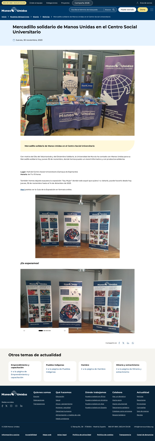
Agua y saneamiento (64, 404)
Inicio (4, 17)
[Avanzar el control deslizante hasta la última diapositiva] (24, 330)
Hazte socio (117, 400)
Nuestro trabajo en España (96, 408)
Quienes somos (42, 392)
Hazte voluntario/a (119, 404)
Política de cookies (105, 435)
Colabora (117, 392)
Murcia (36, 17)
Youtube (16, 406)
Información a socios (10, 435)
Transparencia (39, 404)
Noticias (46, 17)
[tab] (41, 330)
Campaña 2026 (82, 3)
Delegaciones (51, 3)
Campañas (141, 408)
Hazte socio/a (127, 9)
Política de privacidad (82, 435)
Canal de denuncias (145, 435)
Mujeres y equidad (63, 408)
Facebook (2, 406)
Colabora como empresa (122, 411)
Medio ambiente (62, 419)
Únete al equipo (36, 3)
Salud (58, 400)
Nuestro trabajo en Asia (94, 404)
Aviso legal (62, 435)
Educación (60, 396)
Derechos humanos (63, 411)
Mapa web (47, 435)
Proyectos (65, 3)
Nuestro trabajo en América (96, 400)
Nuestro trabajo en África (95, 396)
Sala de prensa (143, 411)
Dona (142, 9)
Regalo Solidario (118, 415)
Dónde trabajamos (95, 392)
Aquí (22, 190)
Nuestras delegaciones (19, 17)
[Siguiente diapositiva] (64, 330)
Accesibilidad (31, 435)
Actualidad (143, 392)
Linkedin (21, 406)
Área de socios (146, 3)
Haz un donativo (119, 396)
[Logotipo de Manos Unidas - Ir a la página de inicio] (14, 11)
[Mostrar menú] (151, 10)
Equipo (36, 396)
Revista (140, 415)
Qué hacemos (63, 392)
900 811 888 (8, 3)
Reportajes (141, 400)
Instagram (11, 406)
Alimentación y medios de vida (68, 415)
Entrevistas (141, 404)
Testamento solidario (120, 408)
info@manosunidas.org (143, 427)
